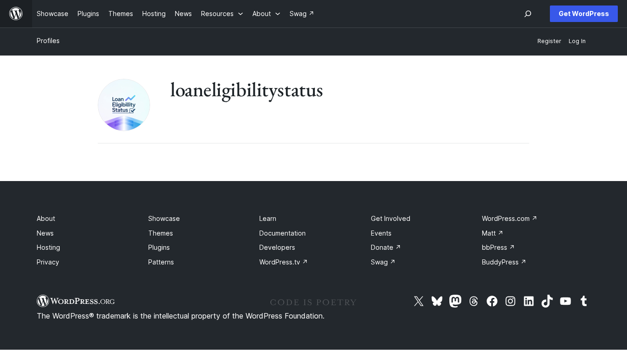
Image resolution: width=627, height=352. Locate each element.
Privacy (48, 262)
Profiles (48, 40)
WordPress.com (509, 218)
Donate (386, 247)
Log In (577, 41)
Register (549, 41)
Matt (493, 233)
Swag (383, 262)
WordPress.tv (283, 262)
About (46, 218)
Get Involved (390, 218)
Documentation (282, 233)
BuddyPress (504, 262)
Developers (277, 247)
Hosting (48, 247)
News (45, 233)
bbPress (498, 247)
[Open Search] (528, 14)
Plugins (159, 247)
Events (381, 233)
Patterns (161, 262)
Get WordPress (584, 13)
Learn (267, 218)
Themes (160, 233)
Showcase (164, 218)
